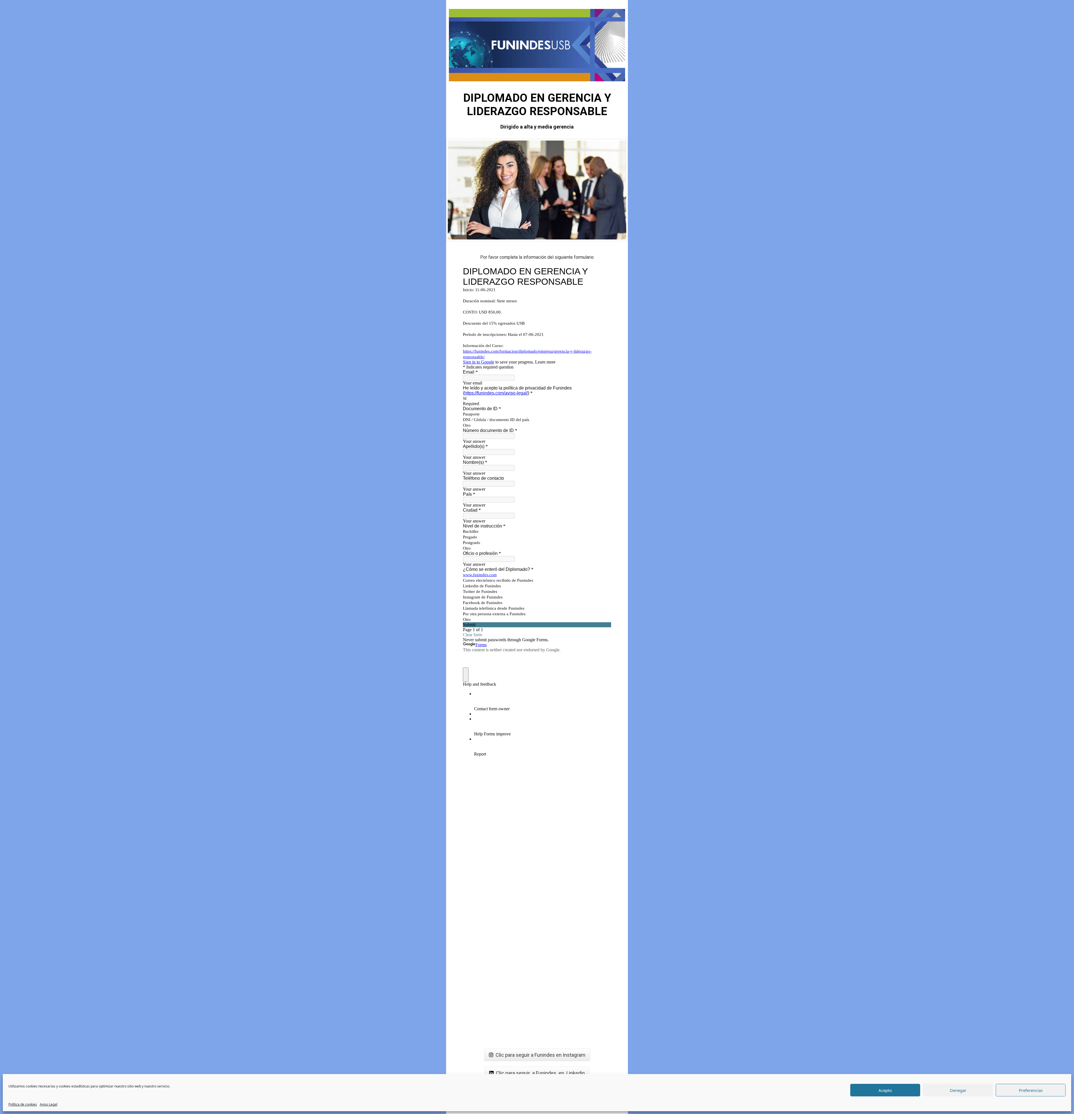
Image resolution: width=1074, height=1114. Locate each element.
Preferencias (1031, 1090)
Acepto (885, 1090)
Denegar (958, 1090)
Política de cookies (22, 1104)
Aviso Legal (48, 1104)
